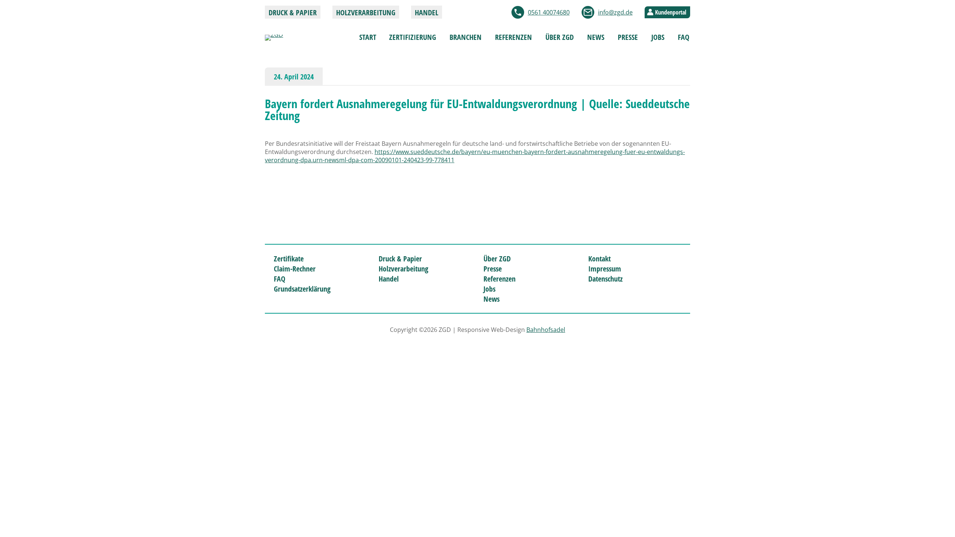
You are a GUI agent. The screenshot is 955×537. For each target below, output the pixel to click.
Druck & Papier (293, 12)
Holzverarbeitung (365, 12)
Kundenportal (670, 12)
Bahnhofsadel (545, 330)
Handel (426, 12)
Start (367, 37)
